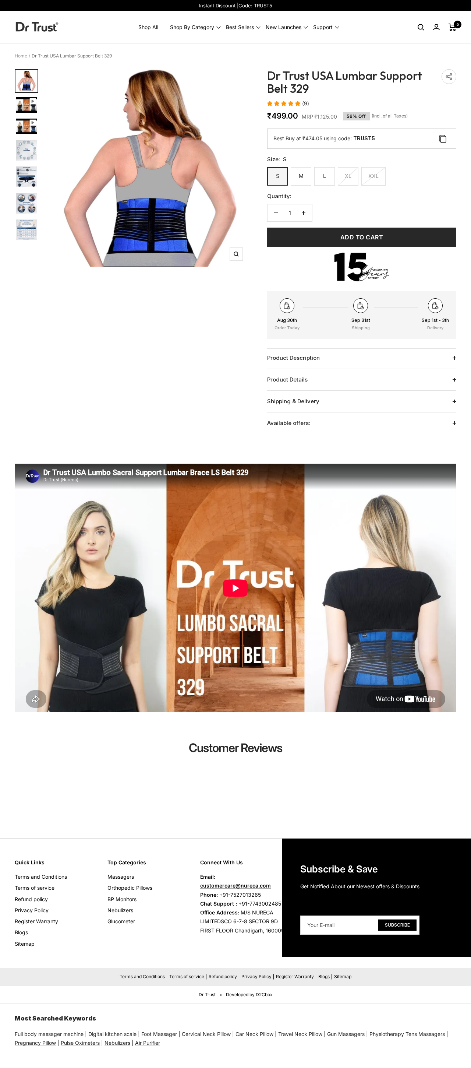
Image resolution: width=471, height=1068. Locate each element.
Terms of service (34, 888)
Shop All (148, 27)
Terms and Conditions (41, 877)
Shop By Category (192, 27)
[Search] (421, 27)
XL (348, 176)
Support (323, 27)
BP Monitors (122, 899)
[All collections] (84, 1034)
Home (21, 56)
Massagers (120, 877)
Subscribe (397, 925)
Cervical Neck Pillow (206, 1034)
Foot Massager (159, 1034)
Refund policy (31, 899)
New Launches (283, 27)
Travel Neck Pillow (300, 1034)
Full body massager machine (49, 1034)
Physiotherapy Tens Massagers (407, 1034)
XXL (373, 176)
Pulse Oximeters (80, 1043)
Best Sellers (240, 27)
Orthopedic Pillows (129, 888)
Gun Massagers (346, 1034)
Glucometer (121, 921)
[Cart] (452, 27)
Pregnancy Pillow (35, 1043)
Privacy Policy (32, 910)
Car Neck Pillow (254, 1034)
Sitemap (25, 944)
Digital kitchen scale (112, 1034)
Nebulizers (120, 910)
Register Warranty (36, 921)
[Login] (436, 27)
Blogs (21, 932)
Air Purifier (147, 1043)
